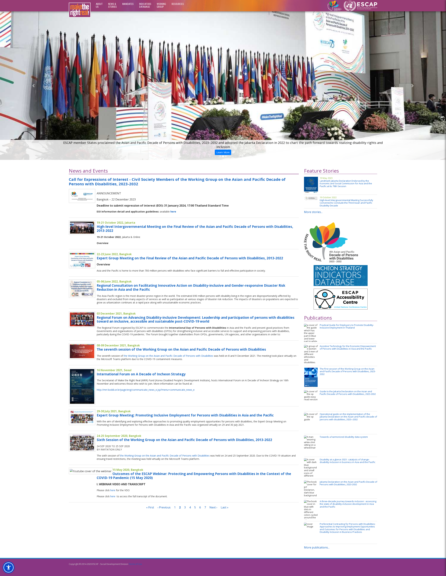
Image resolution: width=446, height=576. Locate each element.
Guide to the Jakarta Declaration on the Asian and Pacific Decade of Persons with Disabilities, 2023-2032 (348, 393)
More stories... (313, 212)
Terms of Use (135, 564)
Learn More (222, 153)
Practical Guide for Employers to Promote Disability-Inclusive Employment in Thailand (347, 326)
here (173, 211)
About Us (99, 5)
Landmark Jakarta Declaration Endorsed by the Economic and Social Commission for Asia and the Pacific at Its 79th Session (346, 184)
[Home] (80, 10)
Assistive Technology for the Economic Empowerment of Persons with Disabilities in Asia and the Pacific (348, 347)
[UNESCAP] (360, 5)
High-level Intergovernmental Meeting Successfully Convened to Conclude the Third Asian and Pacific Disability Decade (346, 203)
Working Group (161, 5)
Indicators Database (145, 5)
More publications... (316, 547)
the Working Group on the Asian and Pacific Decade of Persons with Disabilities (168, 355)
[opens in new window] (340, 300)
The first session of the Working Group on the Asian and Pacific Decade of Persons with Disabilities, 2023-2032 (348, 372)
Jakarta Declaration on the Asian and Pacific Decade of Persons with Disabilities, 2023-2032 (348, 483)
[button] (33, 85)
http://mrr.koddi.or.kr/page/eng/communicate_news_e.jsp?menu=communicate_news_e (146, 389)
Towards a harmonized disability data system (344, 437)
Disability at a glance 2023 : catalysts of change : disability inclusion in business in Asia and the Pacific (347, 461)
